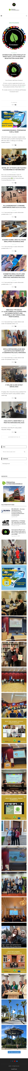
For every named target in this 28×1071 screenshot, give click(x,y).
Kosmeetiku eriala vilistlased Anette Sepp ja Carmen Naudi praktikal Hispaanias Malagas (14, 275)
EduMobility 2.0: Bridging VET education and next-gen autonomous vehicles (18, 522)
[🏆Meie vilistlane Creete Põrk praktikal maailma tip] (14, 654)
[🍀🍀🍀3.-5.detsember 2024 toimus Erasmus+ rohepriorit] (14, 781)
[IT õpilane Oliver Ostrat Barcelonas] (14, 374)
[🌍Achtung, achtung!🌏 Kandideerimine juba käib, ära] (14, 577)
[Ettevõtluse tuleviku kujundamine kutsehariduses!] (14, 603)
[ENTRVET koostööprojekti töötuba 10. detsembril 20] (14, 756)
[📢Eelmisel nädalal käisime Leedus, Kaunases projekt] (14, 960)
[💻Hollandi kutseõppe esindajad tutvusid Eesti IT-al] (14, 679)
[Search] (26, 16)
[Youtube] (14, 1061)
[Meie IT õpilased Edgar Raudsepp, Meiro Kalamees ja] (14, 833)
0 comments (14, 102)
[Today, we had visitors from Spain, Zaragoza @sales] (14, 552)
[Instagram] (12, 1061)
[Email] (17, 1061)
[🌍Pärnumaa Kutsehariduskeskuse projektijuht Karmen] (14, 986)
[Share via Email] (15, 104)
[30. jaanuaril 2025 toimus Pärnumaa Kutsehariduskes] (14, 705)
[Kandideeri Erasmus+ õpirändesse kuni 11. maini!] (14, 119)
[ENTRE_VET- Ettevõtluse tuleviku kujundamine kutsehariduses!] (14, 157)
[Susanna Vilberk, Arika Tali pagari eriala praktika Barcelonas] (14, 228)
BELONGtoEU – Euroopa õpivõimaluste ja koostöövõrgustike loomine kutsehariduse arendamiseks (18, 512)
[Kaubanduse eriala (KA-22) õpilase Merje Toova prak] (14, 1011)
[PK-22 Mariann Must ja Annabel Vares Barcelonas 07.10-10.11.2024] (14, 194)
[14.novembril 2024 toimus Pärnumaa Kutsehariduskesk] (14, 858)
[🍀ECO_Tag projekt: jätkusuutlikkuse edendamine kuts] (14, 628)
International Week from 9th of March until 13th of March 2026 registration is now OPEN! (14, 56)
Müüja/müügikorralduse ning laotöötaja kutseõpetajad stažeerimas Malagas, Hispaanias (14, 350)
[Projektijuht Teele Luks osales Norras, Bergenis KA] (14, 909)
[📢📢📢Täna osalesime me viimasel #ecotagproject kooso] (14, 730)
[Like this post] (12, 104)
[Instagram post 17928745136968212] (14, 935)
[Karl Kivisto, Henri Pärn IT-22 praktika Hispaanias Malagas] (14, 410)
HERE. (23, 86)
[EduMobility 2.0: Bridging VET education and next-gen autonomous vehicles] (5, 523)
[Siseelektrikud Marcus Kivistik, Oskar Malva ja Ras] (14, 1037)
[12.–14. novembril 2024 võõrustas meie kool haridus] (14, 884)
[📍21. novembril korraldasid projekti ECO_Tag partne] (14, 807)
